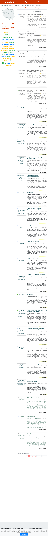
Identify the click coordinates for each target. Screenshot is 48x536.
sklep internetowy (8, 44)
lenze (10, 32)
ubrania (6, 61)
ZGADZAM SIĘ (24, 534)
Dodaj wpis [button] (32, 2)
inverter (11, 52)
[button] (26, 2)
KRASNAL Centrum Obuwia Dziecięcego (36, 139)
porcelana (8, 37)
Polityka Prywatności (17, 531)
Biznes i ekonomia (25, 5)
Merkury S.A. (30, 294)
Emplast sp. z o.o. (31, 225)
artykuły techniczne (8, 39)
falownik (4, 48)
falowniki (9, 56)
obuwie (11, 42)
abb (13, 56)
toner (4, 54)
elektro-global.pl (31, 416)
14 (42, 456)
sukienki (6, 32)
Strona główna (4, 5)
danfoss (8, 54)
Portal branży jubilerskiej (32, 258)
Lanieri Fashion (30, 192)
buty (8, 63)
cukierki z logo (8, 46)
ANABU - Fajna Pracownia (33, 241)
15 (44, 456)
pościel (11, 60)
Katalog (11, 5)
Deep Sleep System (31, 346)
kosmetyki (8, 58)
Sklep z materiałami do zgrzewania (35, 364)
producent (5, 50)
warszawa (10, 48)
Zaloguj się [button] (42, 2)
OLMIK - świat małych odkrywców (35, 14)
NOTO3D (29, 106)
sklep (4, 63)
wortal (8, 34)
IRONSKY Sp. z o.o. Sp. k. (33, 397)
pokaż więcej (42, 27)
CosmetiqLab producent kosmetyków (36, 124)
